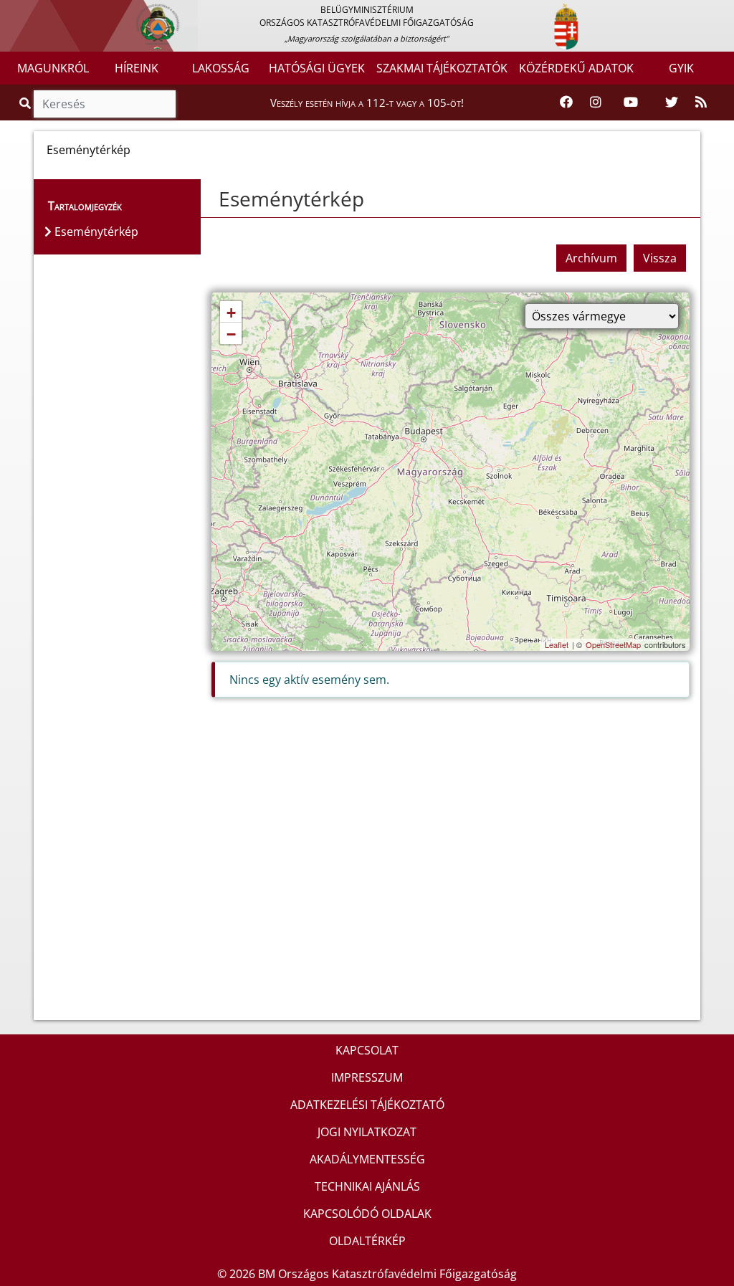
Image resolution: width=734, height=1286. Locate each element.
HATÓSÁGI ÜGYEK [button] (317, 68)
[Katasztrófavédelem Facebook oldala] (566, 102)
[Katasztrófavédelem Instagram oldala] (595, 102)
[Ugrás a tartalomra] (26, 12)
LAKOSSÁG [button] (220, 68)
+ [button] (231, 313)
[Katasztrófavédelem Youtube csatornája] (630, 102)
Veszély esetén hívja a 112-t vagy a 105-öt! (367, 102)
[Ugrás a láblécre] (42, 12)
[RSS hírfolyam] (701, 102)
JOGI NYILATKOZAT (367, 1132)
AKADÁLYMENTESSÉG (367, 1159)
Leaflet (556, 644)
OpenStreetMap (613, 644)
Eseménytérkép (291, 198)
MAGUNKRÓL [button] (53, 68)
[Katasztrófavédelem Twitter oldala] (672, 102)
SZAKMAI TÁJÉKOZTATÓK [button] (441, 68)
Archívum (591, 258)
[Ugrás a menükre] (11, 12)
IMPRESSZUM (367, 1077)
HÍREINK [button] (136, 68)
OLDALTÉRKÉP (367, 1241)
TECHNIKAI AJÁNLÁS (367, 1186)
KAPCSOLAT (367, 1050)
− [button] (231, 334)
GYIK (681, 68)
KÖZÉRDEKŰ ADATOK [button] (576, 68)
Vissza (660, 258)
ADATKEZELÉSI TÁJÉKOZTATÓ (367, 1105)
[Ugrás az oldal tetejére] (211, 199)
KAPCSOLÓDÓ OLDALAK (367, 1213)
